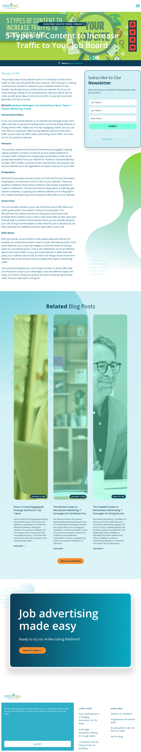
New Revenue (76, 63)
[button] (138, 6)
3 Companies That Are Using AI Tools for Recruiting (89, 745)
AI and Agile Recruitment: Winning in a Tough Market (88, 732)
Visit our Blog (117, 736)
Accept (37, 744)
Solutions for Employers (121, 713)
